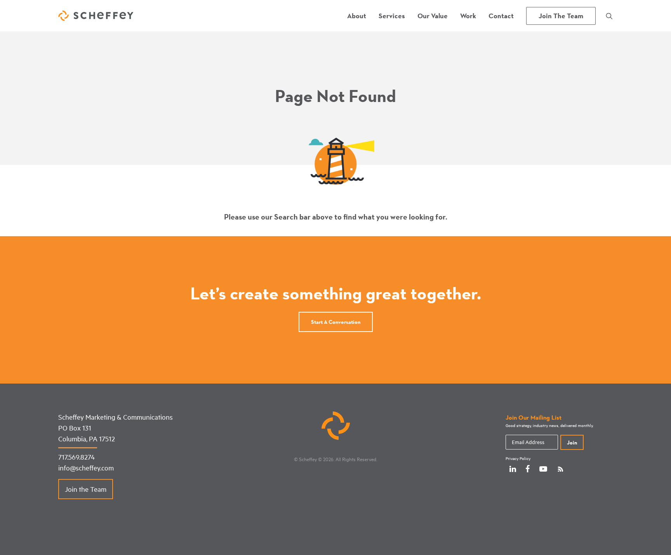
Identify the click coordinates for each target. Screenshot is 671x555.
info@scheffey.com (86, 467)
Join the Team (85, 489)
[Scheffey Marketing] (95, 15)
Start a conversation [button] (335, 321)
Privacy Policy (518, 458)
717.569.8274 (76, 457)
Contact (501, 15)
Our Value (432, 15)
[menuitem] (357, 15)
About (356, 15)
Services (392, 15)
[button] (609, 15)
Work (468, 15)
